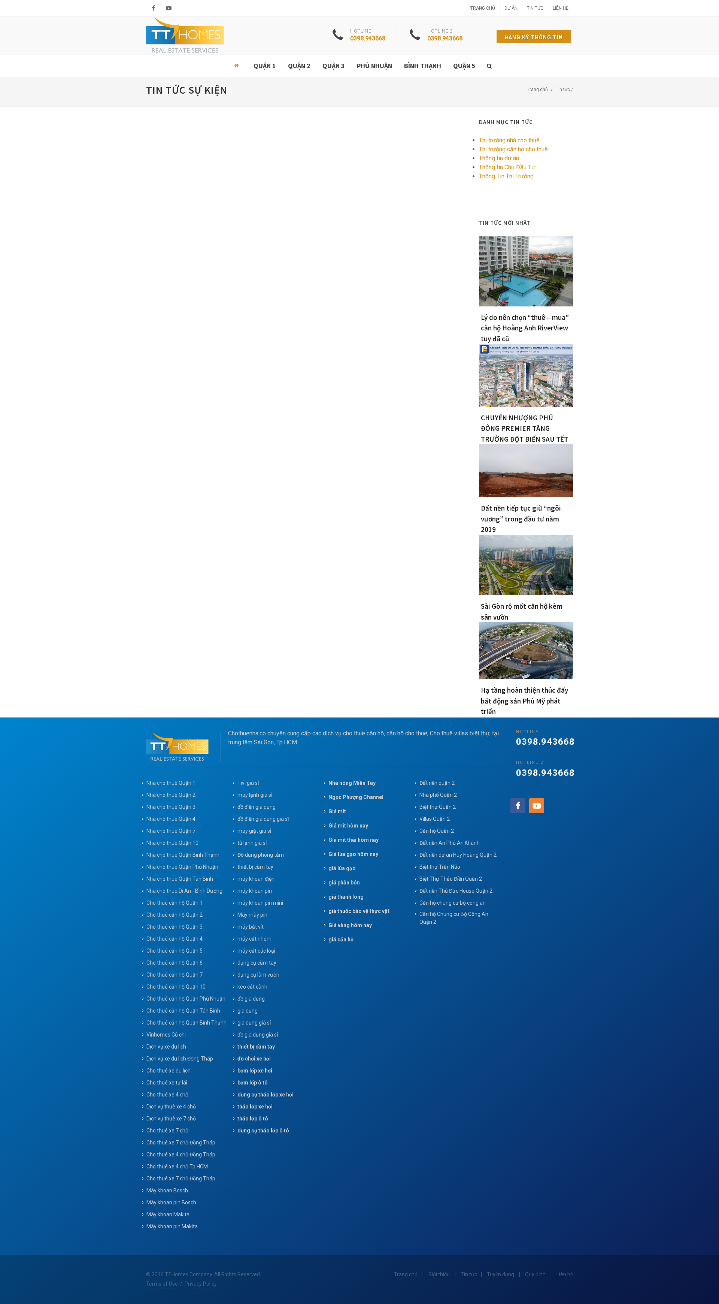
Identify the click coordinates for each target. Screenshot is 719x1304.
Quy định (535, 1274)
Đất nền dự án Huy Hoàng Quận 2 (458, 855)
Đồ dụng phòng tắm (260, 855)
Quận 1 (265, 65)
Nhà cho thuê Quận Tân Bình (179, 879)
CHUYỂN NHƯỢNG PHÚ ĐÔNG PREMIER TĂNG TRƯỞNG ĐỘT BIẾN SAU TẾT (524, 428)
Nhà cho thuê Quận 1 (170, 783)
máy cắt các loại (256, 951)
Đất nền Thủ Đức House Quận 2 (455, 891)
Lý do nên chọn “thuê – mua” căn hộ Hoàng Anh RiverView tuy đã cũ (525, 328)
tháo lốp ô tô (252, 1119)
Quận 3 (333, 65)
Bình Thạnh (422, 65)
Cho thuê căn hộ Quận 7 (174, 975)
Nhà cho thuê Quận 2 (170, 795)
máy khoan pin (254, 891)
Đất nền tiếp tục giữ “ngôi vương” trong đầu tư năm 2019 (521, 518)
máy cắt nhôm (254, 939)
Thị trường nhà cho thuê (509, 140)
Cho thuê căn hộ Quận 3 (174, 927)
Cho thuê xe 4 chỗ (167, 1095)
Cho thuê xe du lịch (168, 1071)
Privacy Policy (201, 1284)
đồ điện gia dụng (256, 807)
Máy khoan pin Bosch (171, 1202)
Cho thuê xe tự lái (166, 1083)
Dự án (511, 8)
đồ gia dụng (251, 999)
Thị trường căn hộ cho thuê (513, 149)
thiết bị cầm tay (255, 867)
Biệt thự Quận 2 (437, 807)
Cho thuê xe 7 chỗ (167, 1131)
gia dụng (247, 1011)
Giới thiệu (439, 1274)
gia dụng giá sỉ (254, 1023)
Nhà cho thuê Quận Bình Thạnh (182, 855)
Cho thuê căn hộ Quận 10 (176, 987)
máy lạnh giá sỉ (254, 795)
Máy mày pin (252, 915)
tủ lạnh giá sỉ (252, 843)
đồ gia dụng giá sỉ (257, 1035)
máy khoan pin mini (260, 903)
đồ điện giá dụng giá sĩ (263, 819)
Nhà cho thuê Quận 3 (170, 807)
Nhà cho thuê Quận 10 (172, 843)
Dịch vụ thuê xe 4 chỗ (171, 1107)
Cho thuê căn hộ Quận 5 (174, 951)
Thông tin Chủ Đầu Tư (507, 167)
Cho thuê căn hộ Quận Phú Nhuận (185, 999)
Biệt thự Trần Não (439, 867)
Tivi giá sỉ (248, 783)
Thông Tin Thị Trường (506, 176)
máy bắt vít (251, 927)
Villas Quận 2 (434, 819)
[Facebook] (153, 8)
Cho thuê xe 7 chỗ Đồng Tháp (180, 1143)
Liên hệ (560, 8)
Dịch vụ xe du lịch (166, 1047)
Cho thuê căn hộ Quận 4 (174, 939)
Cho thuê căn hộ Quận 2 (174, 915)
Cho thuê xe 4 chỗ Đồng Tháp (180, 1155)
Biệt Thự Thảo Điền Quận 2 (450, 879)
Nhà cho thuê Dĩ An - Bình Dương (184, 891)
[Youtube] (168, 8)
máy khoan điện (255, 879)
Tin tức (535, 8)
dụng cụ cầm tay (256, 963)
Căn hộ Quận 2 (436, 831)
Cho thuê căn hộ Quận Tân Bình (183, 1011)
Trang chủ (482, 8)
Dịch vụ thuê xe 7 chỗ (171, 1119)
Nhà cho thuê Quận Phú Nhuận (182, 867)
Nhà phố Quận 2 (438, 795)
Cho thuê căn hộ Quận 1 (174, 903)
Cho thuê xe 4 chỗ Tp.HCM (177, 1167)
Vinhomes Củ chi (166, 1035)
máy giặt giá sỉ (254, 831)
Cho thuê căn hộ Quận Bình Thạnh (186, 1023)
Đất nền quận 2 (437, 783)
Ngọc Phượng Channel (355, 797)
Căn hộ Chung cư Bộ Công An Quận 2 (453, 918)
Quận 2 (299, 65)
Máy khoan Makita (167, 1214)
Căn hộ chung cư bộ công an (452, 903)
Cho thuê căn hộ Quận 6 (174, 963)
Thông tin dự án (499, 158)
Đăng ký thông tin (534, 37)
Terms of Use (162, 1284)
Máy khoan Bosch (167, 1190)
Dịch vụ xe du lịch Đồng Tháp (179, 1059)
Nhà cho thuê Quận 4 (170, 819)
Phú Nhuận (374, 65)
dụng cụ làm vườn (258, 975)
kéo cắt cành (252, 987)
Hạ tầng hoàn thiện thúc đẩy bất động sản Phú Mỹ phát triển (524, 701)
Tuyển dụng (500, 1274)
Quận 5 (464, 65)
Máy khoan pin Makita (172, 1226)
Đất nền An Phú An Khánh (449, 843)
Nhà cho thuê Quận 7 (170, 831)
